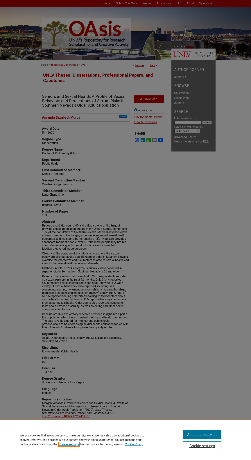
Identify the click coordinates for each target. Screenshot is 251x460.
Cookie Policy (134, 444)
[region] (125, 440)
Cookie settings (69, 444)
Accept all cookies (202, 434)
